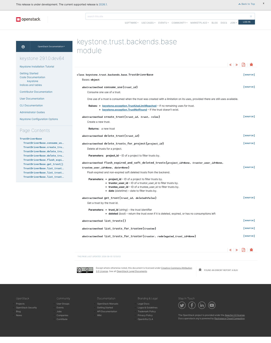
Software (131, 22)
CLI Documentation (31, 105)
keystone (32, 81)
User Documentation (32, 98)
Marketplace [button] (198, 22)
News (19, 315)
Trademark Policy (147, 311)
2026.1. (103, 4)
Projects (20, 303)
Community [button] (179, 22)
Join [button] (232, 22)
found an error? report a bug (221, 270)
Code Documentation (32, 77)
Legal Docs (143, 303)
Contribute (62, 319)
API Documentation (107, 311)
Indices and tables (31, 84)
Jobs (59, 311)
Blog (215, 22)
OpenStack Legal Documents (132, 271)
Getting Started (29, 73)
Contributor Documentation (36, 91)
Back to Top (248, 4)
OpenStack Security (26, 307)
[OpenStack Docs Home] (23, 46)
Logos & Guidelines (147, 307)
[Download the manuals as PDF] (243, 65)
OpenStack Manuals (107, 303)
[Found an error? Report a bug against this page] (251, 65)
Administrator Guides (32, 112)
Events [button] (162, 22)
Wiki (99, 315)
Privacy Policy (145, 315)
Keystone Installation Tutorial (37, 66)
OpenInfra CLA (145, 319)
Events (60, 307)
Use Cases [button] (147, 22)
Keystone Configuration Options (39, 119)
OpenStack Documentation (50, 46)
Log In (246, 21)
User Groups (63, 303)
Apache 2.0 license (235, 315)
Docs (224, 22)
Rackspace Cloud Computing (229, 318)
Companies (62, 315)
